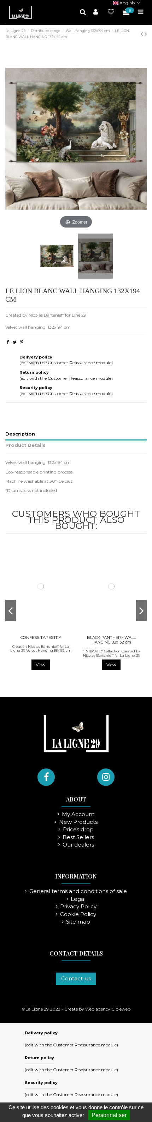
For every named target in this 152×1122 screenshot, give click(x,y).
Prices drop (78, 830)
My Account (78, 814)
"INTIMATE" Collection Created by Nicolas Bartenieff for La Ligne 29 (111, 653)
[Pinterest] (21, 342)
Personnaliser (109, 1115)
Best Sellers (78, 837)
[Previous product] (143, 34)
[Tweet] (15, 342)
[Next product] (146, 34)
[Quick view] (45, 630)
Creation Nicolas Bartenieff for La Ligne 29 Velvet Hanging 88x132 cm (40, 649)
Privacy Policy (78, 907)
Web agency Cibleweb (107, 1009)
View (41, 664)
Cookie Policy (78, 915)
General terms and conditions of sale (78, 891)
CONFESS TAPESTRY (41, 637)
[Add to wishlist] (36, 630)
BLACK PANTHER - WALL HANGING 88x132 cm (111, 640)
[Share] (8, 342)
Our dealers (78, 845)
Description (20, 434)
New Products (78, 822)
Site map (78, 922)
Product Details (25, 445)
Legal (78, 899)
